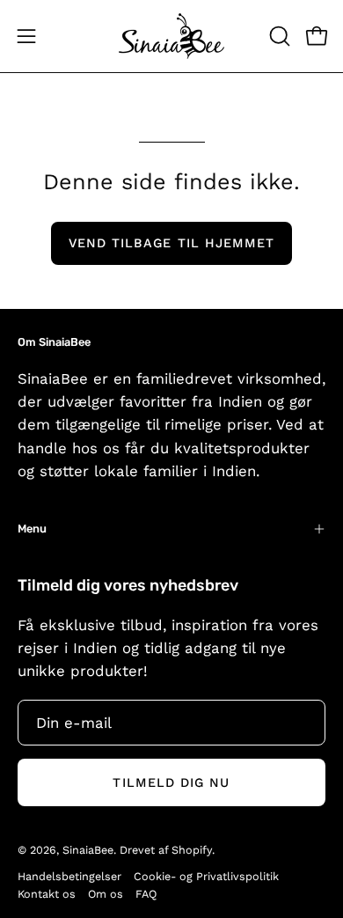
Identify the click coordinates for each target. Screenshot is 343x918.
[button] (278, 36)
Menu (32, 528)
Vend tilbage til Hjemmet (172, 243)
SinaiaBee (87, 849)
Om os (105, 893)
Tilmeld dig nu (171, 782)
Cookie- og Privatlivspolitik (206, 876)
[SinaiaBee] (171, 36)
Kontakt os (47, 893)
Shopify (192, 849)
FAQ (146, 893)
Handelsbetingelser (69, 876)
